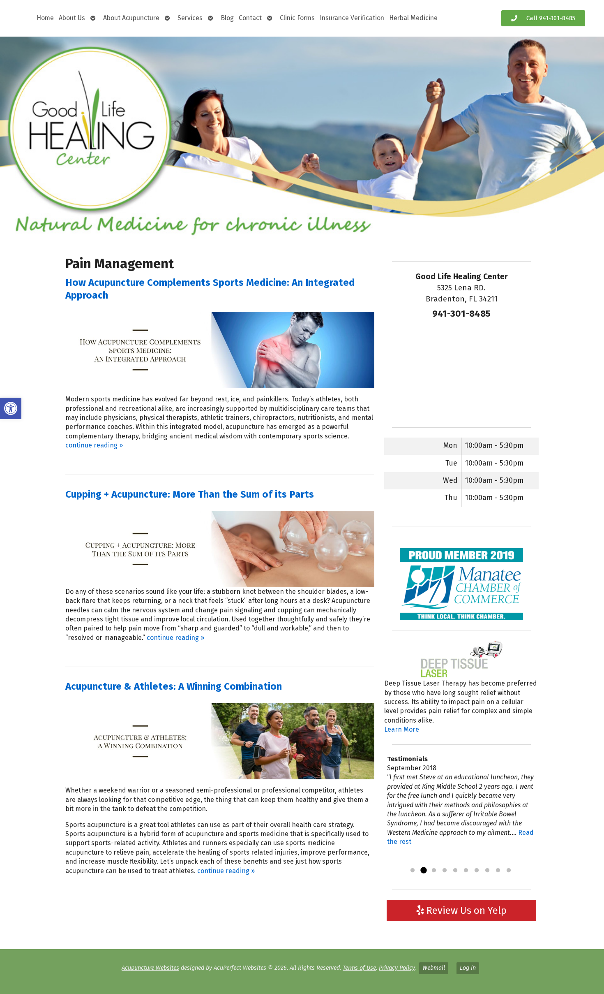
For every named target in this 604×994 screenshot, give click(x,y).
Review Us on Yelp (465, 910)
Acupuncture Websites (150, 967)
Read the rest (414, 860)
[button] (10, 408)
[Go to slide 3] (434, 871)
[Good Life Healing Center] (302, 138)
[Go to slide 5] (455, 871)
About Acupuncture (131, 18)
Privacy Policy (397, 967)
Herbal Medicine (413, 18)
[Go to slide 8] (487, 871)
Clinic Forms (297, 18)
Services (190, 18)
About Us (72, 18)
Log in (468, 967)
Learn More (401, 729)
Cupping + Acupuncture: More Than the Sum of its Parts (189, 494)
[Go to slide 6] (466, 871)
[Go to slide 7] (477, 871)
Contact (250, 18)
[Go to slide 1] (412, 871)
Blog (227, 18)
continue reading (94, 445)
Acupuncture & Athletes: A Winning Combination (173, 686)
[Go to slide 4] (444, 871)
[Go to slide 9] (498, 871)
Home (45, 18)
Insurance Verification (352, 18)
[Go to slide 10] (509, 871)
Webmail (433, 967)
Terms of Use (359, 967)
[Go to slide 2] (423, 871)
